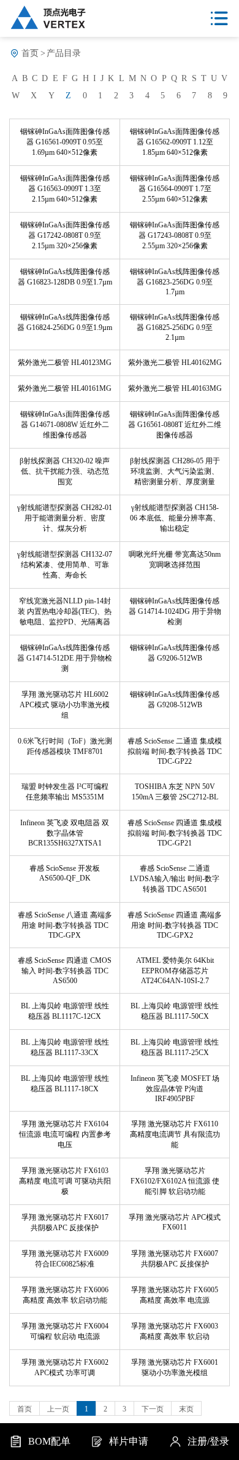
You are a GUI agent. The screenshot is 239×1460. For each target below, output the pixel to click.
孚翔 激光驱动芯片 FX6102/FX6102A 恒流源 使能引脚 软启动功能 (175, 1181)
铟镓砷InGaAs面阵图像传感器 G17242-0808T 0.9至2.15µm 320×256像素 (65, 235)
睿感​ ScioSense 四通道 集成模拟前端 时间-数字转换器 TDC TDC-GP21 (174, 832)
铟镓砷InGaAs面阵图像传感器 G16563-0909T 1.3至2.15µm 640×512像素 (65, 188)
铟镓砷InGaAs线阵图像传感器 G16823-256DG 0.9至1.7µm (174, 281)
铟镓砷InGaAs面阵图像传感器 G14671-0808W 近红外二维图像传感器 (65, 424)
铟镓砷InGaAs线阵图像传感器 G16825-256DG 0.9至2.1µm (174, 327)
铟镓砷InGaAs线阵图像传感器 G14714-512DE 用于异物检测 (64, 658)
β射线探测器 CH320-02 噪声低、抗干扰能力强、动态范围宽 (65, 471)
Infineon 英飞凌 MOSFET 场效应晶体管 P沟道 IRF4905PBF (175, 1088)
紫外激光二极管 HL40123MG (65, 362)
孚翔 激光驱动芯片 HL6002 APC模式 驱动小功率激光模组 (65, 705)
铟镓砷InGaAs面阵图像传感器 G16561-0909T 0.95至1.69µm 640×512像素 (65, 142)
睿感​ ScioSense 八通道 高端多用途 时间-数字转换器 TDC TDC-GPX (65, 925)
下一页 (153, 1409)
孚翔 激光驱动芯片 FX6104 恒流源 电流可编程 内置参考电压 (65, 1134)
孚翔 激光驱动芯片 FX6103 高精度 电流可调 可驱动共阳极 (65, 1181)
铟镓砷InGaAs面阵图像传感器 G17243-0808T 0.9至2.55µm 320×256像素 (174, 235)
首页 (30, 53)
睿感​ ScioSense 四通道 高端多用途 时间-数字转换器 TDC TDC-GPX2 (174, 925)
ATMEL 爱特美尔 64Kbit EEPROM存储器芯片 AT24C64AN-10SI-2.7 (175, 970)
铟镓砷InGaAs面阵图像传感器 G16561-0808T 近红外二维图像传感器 (174, 424)
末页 (186, 1409)
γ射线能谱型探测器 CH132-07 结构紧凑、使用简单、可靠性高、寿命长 (64, 564)
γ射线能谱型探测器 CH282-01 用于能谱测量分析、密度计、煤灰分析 (64, 518)
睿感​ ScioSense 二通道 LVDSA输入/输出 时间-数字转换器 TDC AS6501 (174, 878)
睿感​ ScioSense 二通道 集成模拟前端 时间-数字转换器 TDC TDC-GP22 (174, 751)
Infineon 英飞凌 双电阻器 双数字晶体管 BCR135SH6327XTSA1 (64, 832)
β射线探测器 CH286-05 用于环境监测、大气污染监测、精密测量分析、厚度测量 (175, 471)
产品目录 (64, 53)
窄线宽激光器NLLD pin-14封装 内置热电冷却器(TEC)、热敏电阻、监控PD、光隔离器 (65, 611)
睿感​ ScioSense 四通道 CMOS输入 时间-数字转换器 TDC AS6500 (65, 970)
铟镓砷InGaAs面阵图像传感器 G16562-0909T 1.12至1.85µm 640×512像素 (174, 142)
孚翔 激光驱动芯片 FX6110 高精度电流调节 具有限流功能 (175, 1134)
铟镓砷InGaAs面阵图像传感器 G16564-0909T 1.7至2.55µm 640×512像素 (174, 188)
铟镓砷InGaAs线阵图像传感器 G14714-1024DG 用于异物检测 (175, 611)
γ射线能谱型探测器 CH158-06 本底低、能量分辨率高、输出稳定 (175, 518)
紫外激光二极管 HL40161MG (65, 388)
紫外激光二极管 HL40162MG (175, 362)
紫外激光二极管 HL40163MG (175, 388)
